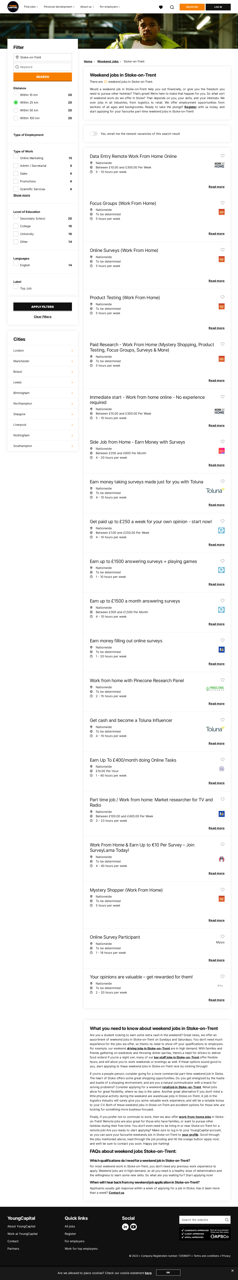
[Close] (232, 1273)
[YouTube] (134, 1226)
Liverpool (19, 424)
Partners (13, 1248)
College (25, 226)
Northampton (22, 403)
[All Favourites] (161, 6)
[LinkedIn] (126, 1226)
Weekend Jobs (108, 61)
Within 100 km (29, 118)
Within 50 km (29, 110)
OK (168, 1272)
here (148, 1273)
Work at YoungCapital (22, 1234)
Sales (23, 173)
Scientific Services (32, 189)
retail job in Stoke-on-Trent (181, 1087)
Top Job (26, 288)
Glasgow (19, 414)
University (27, 234)
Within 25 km (29, 102)
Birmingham (21, 393)
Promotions (28, 181)
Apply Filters (42, 307)
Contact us (116, 1192)
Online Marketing (31, 158)
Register (192, 7)
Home (88, 61)
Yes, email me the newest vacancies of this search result (140, 134)
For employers (74, 1241)
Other (24, 242)
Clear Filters (43, 316)
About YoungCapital (21, 1226)
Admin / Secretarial (33, 166)
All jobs (70, 1226)
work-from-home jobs (195, 1117)
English (25, 265)
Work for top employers (81, 1248)
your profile (190, 1134)
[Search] (172, 6)
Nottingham (21, 435)
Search (42, 77)
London (18, 350)
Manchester (21, 361)
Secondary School (32, 218)
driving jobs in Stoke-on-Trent (148, 1048)
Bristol (17, 371)
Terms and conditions (206, 1255)
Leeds (17, 382)
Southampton (22, 446)
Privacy (226, 1255)
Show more (21, 195)
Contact (13, 1241)
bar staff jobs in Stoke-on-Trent (176, 1057)
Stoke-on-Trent (134, 61)
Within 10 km (29, 95)
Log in (218, 7)
